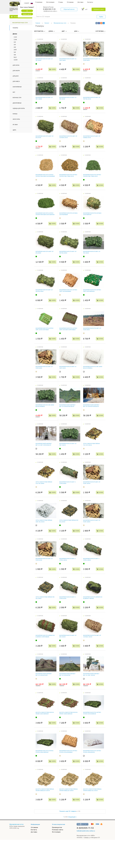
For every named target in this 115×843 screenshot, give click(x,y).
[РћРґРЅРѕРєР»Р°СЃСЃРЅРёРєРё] (101, 23)
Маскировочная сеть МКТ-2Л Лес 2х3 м (67, 98)
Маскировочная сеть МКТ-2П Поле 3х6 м (91, 59)
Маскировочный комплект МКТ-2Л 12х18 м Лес (67, 674)
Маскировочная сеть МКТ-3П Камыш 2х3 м (91, 136)
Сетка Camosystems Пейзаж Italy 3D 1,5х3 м (91, 444)
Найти (101, 16)
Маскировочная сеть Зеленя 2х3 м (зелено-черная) (92, 597)
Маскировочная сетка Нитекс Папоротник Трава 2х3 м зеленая (92, 176)
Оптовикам (70, 2)
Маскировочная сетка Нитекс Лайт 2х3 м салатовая (44, 329)
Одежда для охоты (19, 108)
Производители (57, 827)
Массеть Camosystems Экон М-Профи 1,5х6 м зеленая (68, 713)
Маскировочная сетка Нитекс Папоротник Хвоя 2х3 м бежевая (45, 175)
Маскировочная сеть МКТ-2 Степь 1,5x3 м (67, 559)
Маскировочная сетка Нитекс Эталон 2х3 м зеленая (92, 713)
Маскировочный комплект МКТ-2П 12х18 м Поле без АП (91, 405)
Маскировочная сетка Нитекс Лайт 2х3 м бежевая (68, 290)
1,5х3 (15, 37)
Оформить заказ (98, 9)
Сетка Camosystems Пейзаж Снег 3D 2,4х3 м (44, 521)
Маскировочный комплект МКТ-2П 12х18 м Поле (44, 674)
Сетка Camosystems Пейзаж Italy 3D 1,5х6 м (44, 482)
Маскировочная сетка (16, 824)
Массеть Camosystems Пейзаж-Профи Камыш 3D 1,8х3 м (45, 789)
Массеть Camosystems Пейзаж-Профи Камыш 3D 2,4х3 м (92, 789)
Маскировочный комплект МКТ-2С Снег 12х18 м (91, 674)
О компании (38, 2)
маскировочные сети (20, 22)
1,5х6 (15, 39)
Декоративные (17, 103)
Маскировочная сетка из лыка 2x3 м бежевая (68, 213)
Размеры (15, 28)
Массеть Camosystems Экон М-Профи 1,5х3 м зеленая (45, 713)
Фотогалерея (50, 2)
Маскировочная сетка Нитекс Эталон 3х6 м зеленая (44, 751)
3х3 (15, 52)
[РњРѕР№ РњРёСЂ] (104, 23)
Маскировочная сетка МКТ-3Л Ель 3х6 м (44, 252)
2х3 (15, 42)
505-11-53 (85, 828)
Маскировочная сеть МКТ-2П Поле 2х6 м (44, 367)
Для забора (16, 70)
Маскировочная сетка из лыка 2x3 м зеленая (92, 213)
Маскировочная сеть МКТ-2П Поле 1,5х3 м (91, 482)
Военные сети (17, 97)
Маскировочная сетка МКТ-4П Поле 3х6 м (92, 329)
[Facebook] (99, 23)
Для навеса (16, 81)
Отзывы (60, 2)
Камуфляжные (17, 87)
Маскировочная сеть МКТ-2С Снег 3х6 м (67, 59)
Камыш (15, 114)
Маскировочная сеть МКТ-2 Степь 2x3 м (67, 597)
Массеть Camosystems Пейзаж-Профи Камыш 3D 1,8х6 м (68, 789)
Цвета (14, 130)
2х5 (15, 44)
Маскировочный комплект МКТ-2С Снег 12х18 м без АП (44, 444)
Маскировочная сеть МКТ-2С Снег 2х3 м (67, 367)
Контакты (90, 2)
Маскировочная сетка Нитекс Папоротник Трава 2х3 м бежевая (68, 176)
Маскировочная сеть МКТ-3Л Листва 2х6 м (44, 290)
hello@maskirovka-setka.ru (50, 11)
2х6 (15, 47)
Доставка (80, 2)
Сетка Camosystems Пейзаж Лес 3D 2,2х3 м (68, 521)
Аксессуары (16, 119)
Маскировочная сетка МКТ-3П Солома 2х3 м (68, 136)
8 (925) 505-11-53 (49, 9)
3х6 (15, 54)
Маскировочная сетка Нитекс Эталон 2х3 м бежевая (68, 751)
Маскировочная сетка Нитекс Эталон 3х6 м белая (92, 751)
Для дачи (15, 76)
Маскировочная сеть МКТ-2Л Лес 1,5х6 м (44, 98)
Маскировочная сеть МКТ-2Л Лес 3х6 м (44, 59)
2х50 (15, 49)
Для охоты (16, 65)
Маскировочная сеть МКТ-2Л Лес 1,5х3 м (67, 444)
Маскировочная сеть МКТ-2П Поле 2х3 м (44, 559)
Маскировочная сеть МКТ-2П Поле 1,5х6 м (91, 521)
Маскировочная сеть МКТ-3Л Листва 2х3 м (91, 98)
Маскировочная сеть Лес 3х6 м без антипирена (45, 405)
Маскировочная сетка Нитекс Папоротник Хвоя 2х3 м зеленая (45, 213)
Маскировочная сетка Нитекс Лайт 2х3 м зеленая (92, 290)
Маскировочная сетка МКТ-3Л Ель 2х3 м (44, 136)
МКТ (14, 92)
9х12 (15, 57)
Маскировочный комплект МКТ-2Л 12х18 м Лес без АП (67, 405)
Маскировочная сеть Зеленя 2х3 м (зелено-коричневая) (45, 636)
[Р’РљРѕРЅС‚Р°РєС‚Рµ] (97, 23)
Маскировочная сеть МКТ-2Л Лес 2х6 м (91, 252)
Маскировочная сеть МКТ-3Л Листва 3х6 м (67, 252)
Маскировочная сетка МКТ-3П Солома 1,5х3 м (92, 636)
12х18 (15, 60)
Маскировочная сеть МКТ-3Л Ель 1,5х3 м (67, 636)
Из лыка (15, 124)
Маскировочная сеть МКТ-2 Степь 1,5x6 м (91, 559)
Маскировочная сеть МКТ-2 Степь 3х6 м (67, 482)
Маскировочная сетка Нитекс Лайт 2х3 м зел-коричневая (68, 329)
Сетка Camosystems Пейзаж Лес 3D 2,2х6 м (45, 597)
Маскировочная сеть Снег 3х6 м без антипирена (92, 367)
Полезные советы (57, 830)
